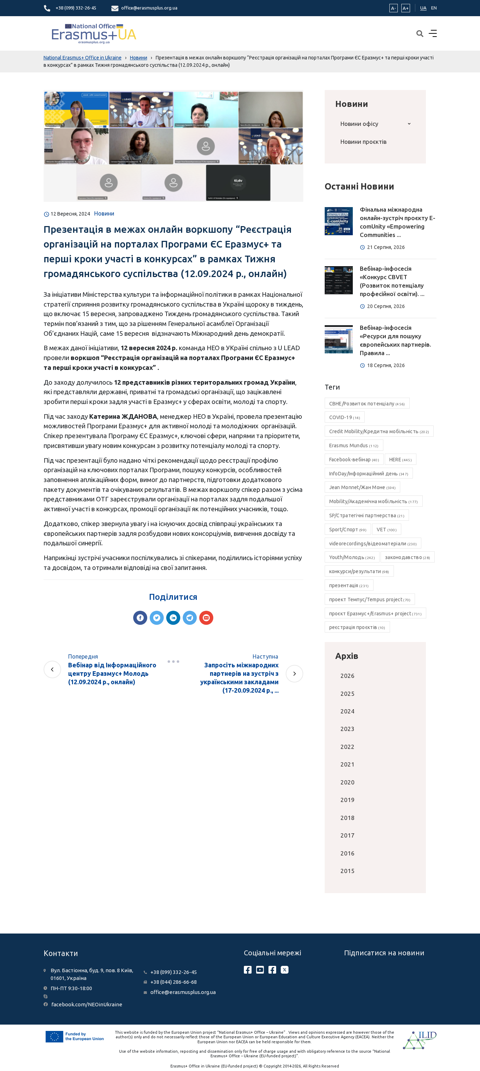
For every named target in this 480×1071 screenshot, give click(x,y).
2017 (347, 835)
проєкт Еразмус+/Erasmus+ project (375, 613)
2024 (347, 711)
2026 (347, 675)
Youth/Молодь (352, 557)
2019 (347, 799)
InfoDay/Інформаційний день (369, 473)
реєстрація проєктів (357, 627)
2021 (347, 764)
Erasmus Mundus (354, 445)
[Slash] (173, 661)
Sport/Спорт (348, 529)
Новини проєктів (363, 141)
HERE (400, 459)
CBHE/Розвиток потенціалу (367, 403)
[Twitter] (157, 618)
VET (387, 529)
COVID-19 (345, 417)
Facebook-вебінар (354, 459)
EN (434, 7)
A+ (406, 8)
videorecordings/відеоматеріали (373, 543)
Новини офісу (359, 123)
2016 (347, 853)
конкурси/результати (359, 571)
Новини (104, 213)
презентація (349, 585)
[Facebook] (140, 618)
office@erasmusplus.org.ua (149, 7)
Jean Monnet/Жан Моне (362, 487)
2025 (347, 693)
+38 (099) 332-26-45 (76, 7)
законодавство (407, 557)
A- (393, 8)
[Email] (206, 618)
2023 (347, 728)
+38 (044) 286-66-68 (173, 982)
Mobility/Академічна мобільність (373, 501)
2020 (347, 782)
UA (423, 7)
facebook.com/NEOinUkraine (86, 1004)
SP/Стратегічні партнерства (366, 515)
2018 (347, 817)
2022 (347, 746)
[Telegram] (190, 618)
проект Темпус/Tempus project (370, 599)
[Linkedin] (173, 618)
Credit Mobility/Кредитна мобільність (379, 431)
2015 (347, 870)
